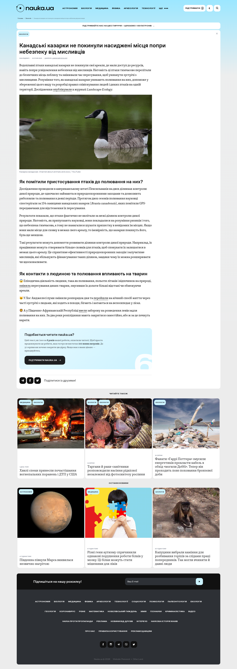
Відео (191, 611)
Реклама (101, 621)
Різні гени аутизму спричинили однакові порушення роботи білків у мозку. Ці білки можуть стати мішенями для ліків (115, 558)
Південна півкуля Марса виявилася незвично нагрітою (46, 562)
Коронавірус (67, 611)
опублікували (62, 89)
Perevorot (125, 659)
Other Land (138, 659)
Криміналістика (175, 611)
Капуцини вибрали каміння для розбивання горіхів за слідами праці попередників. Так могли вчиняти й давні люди (182, 558)
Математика (96, 611)
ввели (83, 310)
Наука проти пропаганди (77, 621)
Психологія (156, 601)
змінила (25, 286)
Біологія (86, 8)
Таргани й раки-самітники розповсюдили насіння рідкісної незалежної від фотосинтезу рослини (116, 470)
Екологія (28, 18)
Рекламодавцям (141, 631)
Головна (20, 18)
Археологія (131, 8)
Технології (148, 8)
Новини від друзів (122, 621)
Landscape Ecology (59, 58)
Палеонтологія (177, 601)
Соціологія (139, 601)
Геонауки (156, 611)
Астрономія (69, 8)
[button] (195, 8)
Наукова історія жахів (164, 621)
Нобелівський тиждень (122, 611)
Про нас (90, 631)
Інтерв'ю (142, 621)
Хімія (143, 611)
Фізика (116, 8)
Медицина (101, 8)
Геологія (50, 611)
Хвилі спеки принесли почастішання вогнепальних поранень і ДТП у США (48, 472)
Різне (82, 611)
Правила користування (113, 631)
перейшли (101, 298)
